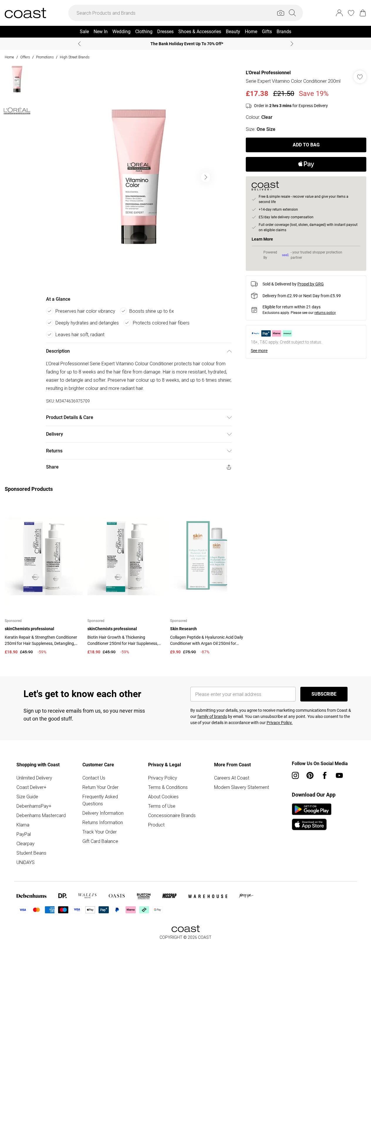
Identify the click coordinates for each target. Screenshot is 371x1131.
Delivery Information (102, 813)
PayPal (23, 834)
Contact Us (93, 778)
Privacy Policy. (280, 722)
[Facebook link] (324, 775)
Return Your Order (100, 787)
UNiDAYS (25, 862)
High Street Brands (74, 57)
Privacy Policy (162, 778)
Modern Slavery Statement (241, 787)
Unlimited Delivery (34, 778)
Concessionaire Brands (172, 815)
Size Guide (27, 796)
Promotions (45, 57)
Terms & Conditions (168, 787)
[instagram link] (295, 775)
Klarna (22, 825)
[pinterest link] (310, 775)
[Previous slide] (79, 43)
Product (156, 825)
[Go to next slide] (205, 177)
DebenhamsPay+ (33, 806)
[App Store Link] (311, 816)
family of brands (212, 716)
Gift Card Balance (100, 841)
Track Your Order (99, 832)
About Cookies (163, 796)
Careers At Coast (231, 778)
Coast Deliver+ (31, 787)
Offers (25, 57)
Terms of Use (161, 806)
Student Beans (31, 853)
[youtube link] (339, 775)
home (9, 57)
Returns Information (102, 822)
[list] (139, 177)
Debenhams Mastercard (41, 815)
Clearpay (25, 843)
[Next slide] (292, 43)
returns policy (325, 313)
